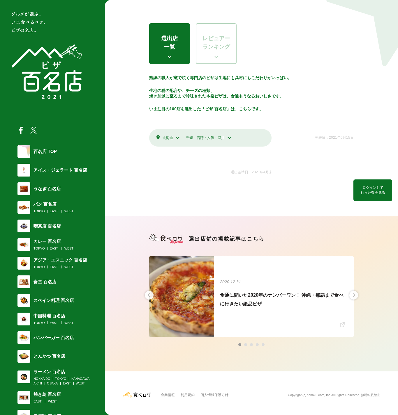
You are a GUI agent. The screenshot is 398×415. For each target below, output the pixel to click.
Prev (149, 295)
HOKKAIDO (42, 378)
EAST (54, 211)
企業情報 (168, 395)
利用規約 (188, 395)
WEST (68, 211)
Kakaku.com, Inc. (319, 395)
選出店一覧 (169, 42)
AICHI (38, 383)
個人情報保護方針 (214, 395)
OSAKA (52, 383)
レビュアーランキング (216, 42)
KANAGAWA (80, 378)
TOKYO (39, 211)
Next (353, 295)
